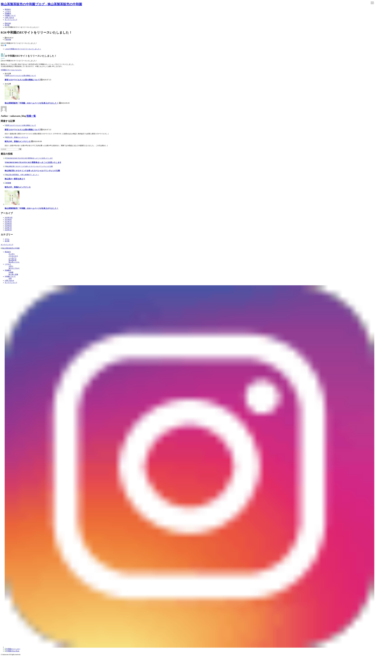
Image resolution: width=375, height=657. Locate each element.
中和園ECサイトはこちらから (11, 70)
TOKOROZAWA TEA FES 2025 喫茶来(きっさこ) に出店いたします (33, 162)
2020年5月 (8, 230)
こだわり (8, 11)
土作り (11, 266)
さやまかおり (13, 256)
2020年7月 (8, 228)
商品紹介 (8, 9)
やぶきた (12, 254)
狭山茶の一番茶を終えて (15, 179)
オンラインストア (11, 20)
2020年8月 (8, 226)
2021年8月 (8, 219)
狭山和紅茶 (12, 260)
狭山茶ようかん (14, 262)
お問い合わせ (9, 17)
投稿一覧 (31, 116)
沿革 (10, 278)
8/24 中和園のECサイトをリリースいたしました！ (23, 49)
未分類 (8, 39)
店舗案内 (8, 13)
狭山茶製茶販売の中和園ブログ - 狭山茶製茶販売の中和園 (41, 4)
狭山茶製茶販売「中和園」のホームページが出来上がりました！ (31, 103)
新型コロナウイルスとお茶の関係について (22, 80)
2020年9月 (8, 224)
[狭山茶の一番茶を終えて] (22, 175)
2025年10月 (8, 217)
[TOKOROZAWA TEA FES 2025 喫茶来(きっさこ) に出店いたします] (29, 158)
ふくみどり (12, 258)
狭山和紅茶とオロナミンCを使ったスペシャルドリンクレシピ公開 (32, 171)
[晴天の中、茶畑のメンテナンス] (16, 137)
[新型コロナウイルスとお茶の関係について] (20, 75)
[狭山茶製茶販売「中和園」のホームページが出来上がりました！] (12, 99)
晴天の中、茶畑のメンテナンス (18, 141)
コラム (7, 239)
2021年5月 (8, 222)
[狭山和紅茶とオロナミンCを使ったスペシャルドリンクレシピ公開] (29, 166)
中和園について (10, 15)
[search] (20, 149)
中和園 (11, 272)
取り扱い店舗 (13, 274)
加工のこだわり (14, 268)
